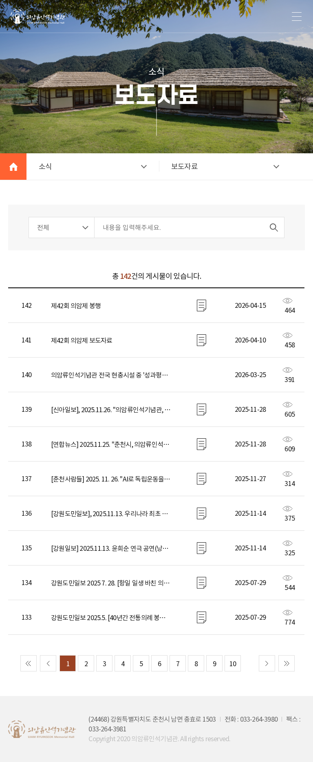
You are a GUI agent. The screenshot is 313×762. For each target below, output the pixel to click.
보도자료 (184, 166)
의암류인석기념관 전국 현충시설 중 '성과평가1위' (111, 375)
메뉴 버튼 (297, 16)
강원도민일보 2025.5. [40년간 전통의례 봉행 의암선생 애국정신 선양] (111, 618)
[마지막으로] (286, 663)
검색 (274, 227)
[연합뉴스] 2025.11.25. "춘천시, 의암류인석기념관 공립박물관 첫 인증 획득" (111, 444)
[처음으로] (28, 663)
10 (232, 664)
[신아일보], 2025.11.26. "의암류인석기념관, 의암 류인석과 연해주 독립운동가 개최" (111, 410)
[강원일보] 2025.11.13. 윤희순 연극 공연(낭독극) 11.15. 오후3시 (111, 548)
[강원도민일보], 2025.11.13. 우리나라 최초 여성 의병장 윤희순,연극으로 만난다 (111, 514)
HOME (13, 166)
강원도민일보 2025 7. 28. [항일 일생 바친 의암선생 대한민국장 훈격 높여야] (111, 583)
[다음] (267, 663)
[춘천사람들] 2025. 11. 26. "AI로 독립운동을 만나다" (111, 479)
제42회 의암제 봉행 (76, 306)
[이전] (48, 663)
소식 (45, 166)
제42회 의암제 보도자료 (81, 340)
